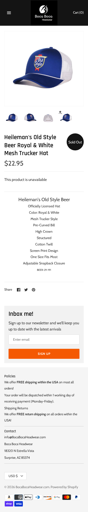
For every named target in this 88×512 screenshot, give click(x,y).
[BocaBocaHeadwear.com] (44, 12)
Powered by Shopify (64, 487)
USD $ (13, 476)
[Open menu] (9, 12)
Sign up (44, 354)
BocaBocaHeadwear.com (32, 487)
